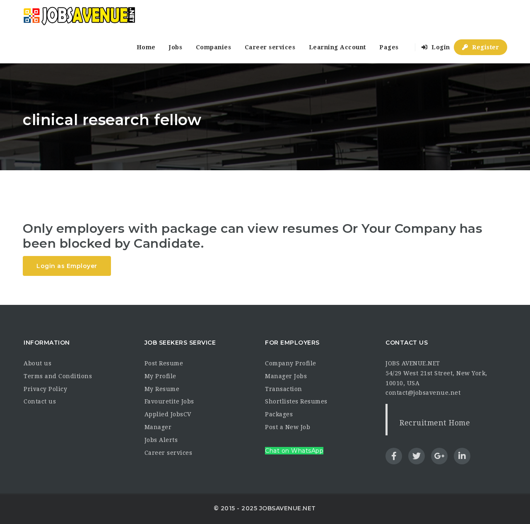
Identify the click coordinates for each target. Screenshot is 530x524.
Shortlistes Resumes (296, 401)
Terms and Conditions (58, 376)
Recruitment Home (435, 423)
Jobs (175, 47)
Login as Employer (66, 266)
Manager (158, 427)
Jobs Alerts (161, 440)
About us (37, 363)
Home (146, 47)
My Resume (162, 389)
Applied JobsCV (168, 414)
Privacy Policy (45, 389)
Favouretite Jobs (169, 401)
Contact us (40, 401)
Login (440, 47)
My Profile (160, 376)
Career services (270, 47)
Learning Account (337, 47)
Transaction (283, 389)
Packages (279, 414)
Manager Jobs (286, 376)
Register (484, 47)
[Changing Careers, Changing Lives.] (79, 15)
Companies (213, 47)
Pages (389, 47)
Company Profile (290, 363)
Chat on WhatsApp (294, 450)
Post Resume (164, 363)
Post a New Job (287, 427)
